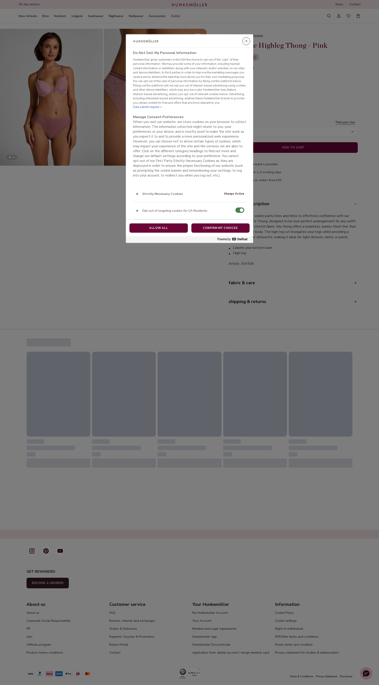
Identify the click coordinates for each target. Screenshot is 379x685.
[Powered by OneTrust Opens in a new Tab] (234, 239)
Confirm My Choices (220, 228)
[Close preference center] (246, 41)
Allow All (158, 228)
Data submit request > (147, 107)
